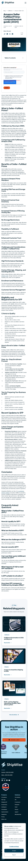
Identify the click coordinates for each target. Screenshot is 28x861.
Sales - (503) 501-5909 (6, 775)
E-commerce (17, 802)
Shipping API (4, 802)
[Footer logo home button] (14, 765)
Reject (14, 855)
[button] (25, 2)
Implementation (4, 811)
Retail (16, 807)
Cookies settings (14, 846)
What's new (3, 819)
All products (4, 797)
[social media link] (2, 780)
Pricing (2, 816)
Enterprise (17, 804)
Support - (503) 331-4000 (7, 772)
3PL (16, 799)
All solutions (17, 797)
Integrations (4, 814)
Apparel (16, 811)
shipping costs (4, 275)
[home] (7, 3)
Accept (14, 850)
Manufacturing (18, 814)
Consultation (4, 809)
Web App (3, 799)
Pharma (16, 809)
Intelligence (4, 807)
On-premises (4, 804)
